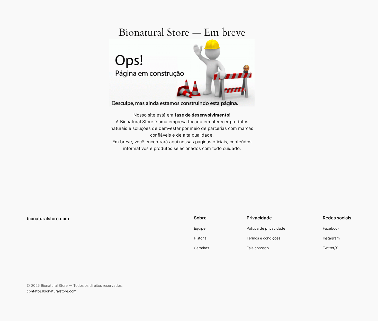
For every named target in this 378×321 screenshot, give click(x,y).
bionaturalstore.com (48, 218)
